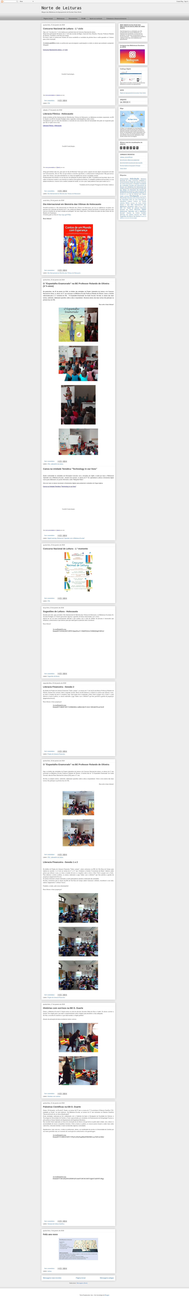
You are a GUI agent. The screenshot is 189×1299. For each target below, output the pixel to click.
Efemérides (123, 198)
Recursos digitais (140, 209)
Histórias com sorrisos (54, 1096)
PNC (125, 208)
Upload (58, 95)
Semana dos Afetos (140, 214)
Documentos (73, 18)
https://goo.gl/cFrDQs (65, 214)
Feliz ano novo (50, 1234)
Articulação (134, 179)
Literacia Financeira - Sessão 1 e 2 (60, 862)
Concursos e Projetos (132, 183)
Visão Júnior (123, 168)
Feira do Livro (133, 199)
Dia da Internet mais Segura (137, 194)
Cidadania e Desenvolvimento (116, 18)
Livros (144, 203)
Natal (136, 206)
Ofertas (140, 206)
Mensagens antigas (107, 1278)
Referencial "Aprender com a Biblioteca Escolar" (71, 538)
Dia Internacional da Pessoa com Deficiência (133, 186)
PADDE (144, 206)
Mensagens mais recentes (52, 1278)
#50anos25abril (124, 179)
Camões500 (135, 180)
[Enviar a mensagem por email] (59, 101)
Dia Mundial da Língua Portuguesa (135, 191)
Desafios (131, 185)
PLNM (83, 18)
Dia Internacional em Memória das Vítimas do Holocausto (64, 193)
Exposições (125, 199)
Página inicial (48, 18)
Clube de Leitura (135, 182)
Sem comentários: (49, 100)
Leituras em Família (139, 201)
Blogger (107, 1295)
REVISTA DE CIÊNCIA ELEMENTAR (129, 160)
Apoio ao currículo (96, 18)
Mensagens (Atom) (82, 1283)
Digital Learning (52, 538)
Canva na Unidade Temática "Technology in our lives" (70, 469)
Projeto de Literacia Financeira (56, 754)
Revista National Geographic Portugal (130, 165)
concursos (127, 218)
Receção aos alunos (126, 209)
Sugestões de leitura (53, 676)
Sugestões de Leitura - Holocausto (60, 611)
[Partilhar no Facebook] (64, 101)
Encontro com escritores (133, 198)
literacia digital (133, 218)
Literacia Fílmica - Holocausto (58, 114)
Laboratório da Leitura (57, 464)
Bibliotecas (60, 18)
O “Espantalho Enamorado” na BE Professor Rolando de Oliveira (76, 764)
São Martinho (137, 216)
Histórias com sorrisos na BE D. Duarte (63, 1008)
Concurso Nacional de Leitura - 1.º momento (65, 548)
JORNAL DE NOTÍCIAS (126, 157)
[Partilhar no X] (62, 101)
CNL (49, 103)
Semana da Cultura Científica (56, 1224)
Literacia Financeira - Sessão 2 (58, 687)
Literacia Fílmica (125, 203)
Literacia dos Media (136, 203)
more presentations (50, 95)
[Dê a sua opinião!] (60, 101)
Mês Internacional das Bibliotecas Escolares (133, 205)
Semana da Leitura (126, 214)
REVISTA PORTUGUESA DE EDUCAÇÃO (131, 163)
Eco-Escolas (143, 196)
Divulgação (134, 196)
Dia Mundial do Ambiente (137, 192)
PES (121, 208)
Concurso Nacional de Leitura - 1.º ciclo (63, 28)
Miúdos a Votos (125, 204)
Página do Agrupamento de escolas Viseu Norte (133, 93)
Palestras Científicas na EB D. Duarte (62, 1107)
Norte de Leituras (61, 7)
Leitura (49, 1271)
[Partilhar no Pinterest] (66, 101)
